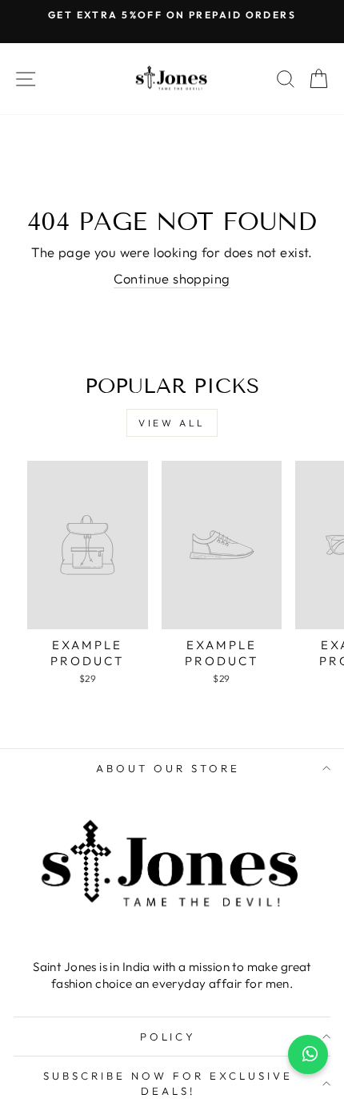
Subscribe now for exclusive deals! (167, 1083)
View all (172, 423)
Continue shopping (172, 278)
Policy (168, 1036)
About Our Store (168, 768)
